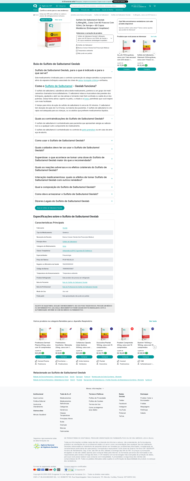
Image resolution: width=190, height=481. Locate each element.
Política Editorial (39, 401)
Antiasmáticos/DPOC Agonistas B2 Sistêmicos (77, 251)
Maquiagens (144, 407)
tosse (86, 99)
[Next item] (155, 347)
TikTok (121, 416)
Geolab (65, 228)
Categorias (64, 407)
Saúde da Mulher (107, 10)
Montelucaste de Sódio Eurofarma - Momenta (107, 377)
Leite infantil (96, 10)
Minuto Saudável (39, 415)
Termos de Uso (94, 404)
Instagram (123, 407)
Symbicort (148, 380)
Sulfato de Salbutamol (101, 15)
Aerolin (72, 377)
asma (80, 80)
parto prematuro (88, 130)
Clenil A (72, 380)
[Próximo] (154, 53)
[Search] (124, 6)
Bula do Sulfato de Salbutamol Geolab (49, 208)
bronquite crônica (91, 80)
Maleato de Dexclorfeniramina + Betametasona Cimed (51, 380)
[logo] (35, 6)
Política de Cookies (96, 401)
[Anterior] (120, 53)
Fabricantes (64, 431)
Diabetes (76, 10)
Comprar (127, 69)
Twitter (121, 400)
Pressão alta (85, 10)
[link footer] (69, 470)
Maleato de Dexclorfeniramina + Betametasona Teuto (50, 377)
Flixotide (79, 380)
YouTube (122, 410)
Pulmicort (87, 377)
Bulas (62, 422)
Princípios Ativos (66, 419)
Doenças (63, 425)
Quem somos (38, 398)
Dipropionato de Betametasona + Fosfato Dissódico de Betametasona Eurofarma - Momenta (114, 380)
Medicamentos (65, 398)
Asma (64, 246)
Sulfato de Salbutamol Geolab (121, 15)
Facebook (123, 404)
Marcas (63, 428)
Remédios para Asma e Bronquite (81, 15)
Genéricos (119, 10)
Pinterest (122, 413)
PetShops (144, 410)
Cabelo (143, 413)
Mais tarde (58, 20)
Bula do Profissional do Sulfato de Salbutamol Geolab (80, 287)
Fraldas (143, 404)
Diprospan (79, 377)
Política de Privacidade (97, 398)
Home (37, 15)
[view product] (126, 46)
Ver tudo (154, 36)
